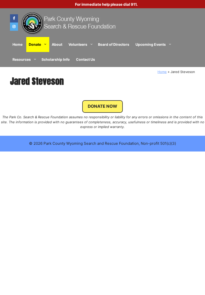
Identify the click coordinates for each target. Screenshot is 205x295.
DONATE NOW (102, 106)
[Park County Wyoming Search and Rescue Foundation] (68, 22)
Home (17, 44)
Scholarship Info (56, 59)
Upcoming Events (151, 44)
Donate (35, 44)
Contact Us (85, 59)
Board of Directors (113, 44)
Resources (21, 59)
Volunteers (77, 44)
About (57, 44)
